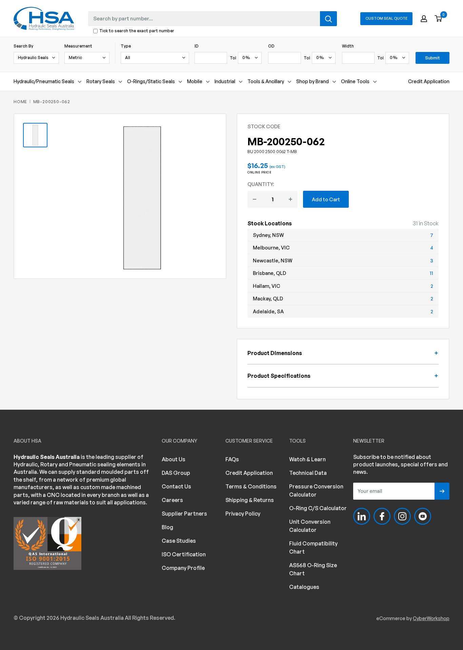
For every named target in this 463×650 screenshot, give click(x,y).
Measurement (78, 46)
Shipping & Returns (249, 500)
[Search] (328, 18)
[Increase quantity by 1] (290, 199)
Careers (172, 500)
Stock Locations (269, 223)
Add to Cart (326, 199)
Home (20, 101)
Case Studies (179, 540)
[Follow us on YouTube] (422, 516)
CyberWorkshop (431, 618)
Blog (167, 527)
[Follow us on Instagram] (402, 516)
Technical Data (308, 472)
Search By (23, 46)
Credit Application (428, 81)
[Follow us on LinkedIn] (361, 516)
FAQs (232, 459)
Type (126, 46)
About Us (173, 459)
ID (197, 46)
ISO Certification (184, 554)
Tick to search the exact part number (136, 31)
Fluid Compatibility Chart (313, 547)
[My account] (424, 18)
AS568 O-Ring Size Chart (313, 569)
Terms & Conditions (251, 486)
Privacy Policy (242, 513)
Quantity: (260, 184)
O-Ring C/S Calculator (318, 508)
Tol (233, 57)
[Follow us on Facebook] (382, 516)
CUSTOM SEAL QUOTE (386, 18)
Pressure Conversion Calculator (316, 490)
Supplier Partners (184, 513)
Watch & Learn (307, 459)
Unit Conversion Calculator (309, 525)
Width (348, 46)
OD (271, 46)
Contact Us (176, 486)
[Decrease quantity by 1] (254, 199)
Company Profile (183, 567)
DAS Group (176, 472)
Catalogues (304, 586)
